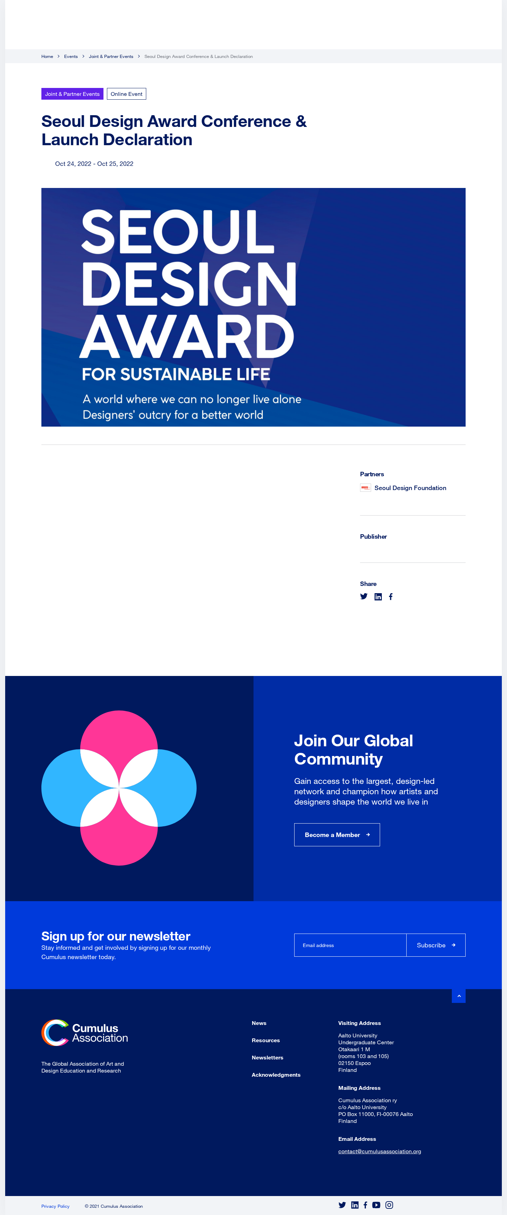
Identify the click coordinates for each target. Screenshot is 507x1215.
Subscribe (431, 945)
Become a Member (332, 834)
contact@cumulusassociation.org (379, 1151)
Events (71, 56)
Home (47, 56)
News (259, 1022)
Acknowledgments (276, 1074)
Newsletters (268, 1057)
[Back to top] (459, 996)
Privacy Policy (55, 1206)
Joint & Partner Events (111, 56)
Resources (266, 1040)
